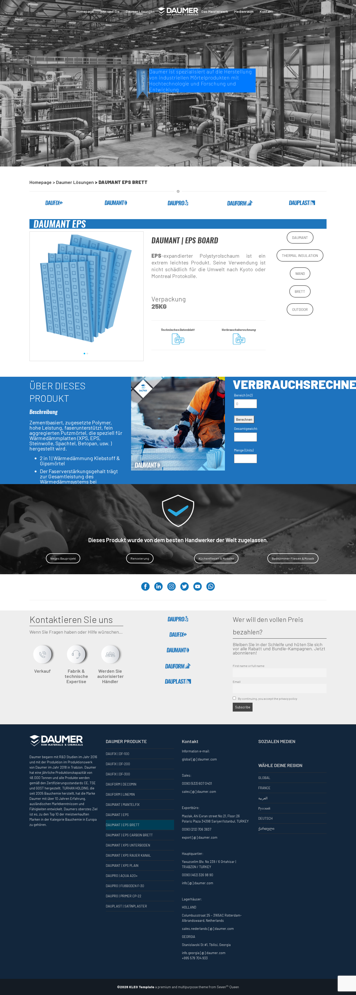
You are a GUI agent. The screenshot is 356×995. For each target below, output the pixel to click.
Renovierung (140, 558)
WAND (300, 273)
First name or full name (249, 666)
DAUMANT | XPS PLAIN (122, 865)
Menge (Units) (244, 450)
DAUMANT (300, 237)
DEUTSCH (265, 818)
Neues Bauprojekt (63, 558)
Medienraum (244, 11)
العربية (263, 798)
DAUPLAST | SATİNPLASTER (126, 906)
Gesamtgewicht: (246, 429)
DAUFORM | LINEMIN (120, 794)
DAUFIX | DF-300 (118, 774)
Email (237, 681)
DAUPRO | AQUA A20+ (122, 876)
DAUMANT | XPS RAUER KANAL (128, 855)
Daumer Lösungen (140, 11)
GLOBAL (264, 778)
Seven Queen (228, 987)
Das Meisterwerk (214, 11)
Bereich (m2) (243, 395)
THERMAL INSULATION (300, 255)
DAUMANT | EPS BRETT (122, 825)
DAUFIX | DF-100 (117, 754)
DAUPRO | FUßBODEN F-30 (125, 886)
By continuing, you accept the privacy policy (267, 698)
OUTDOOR (300, 309)
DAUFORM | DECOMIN (121, 784)
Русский (264, 808)
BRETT (300, 291)
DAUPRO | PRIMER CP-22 (123, 896)
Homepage (85, 11)
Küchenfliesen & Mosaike (216, 558)
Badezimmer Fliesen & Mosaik (293, 558)
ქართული (266, 828)
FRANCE (264, 788)
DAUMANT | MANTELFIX (123, 804)
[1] (84, 353)
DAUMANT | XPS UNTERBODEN (128, 845)
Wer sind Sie (110, 11)
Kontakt (266, 11)
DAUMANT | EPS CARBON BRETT (129, 835)
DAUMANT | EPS (117, 815)
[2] (87, 353)
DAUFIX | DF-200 (118, 764)
